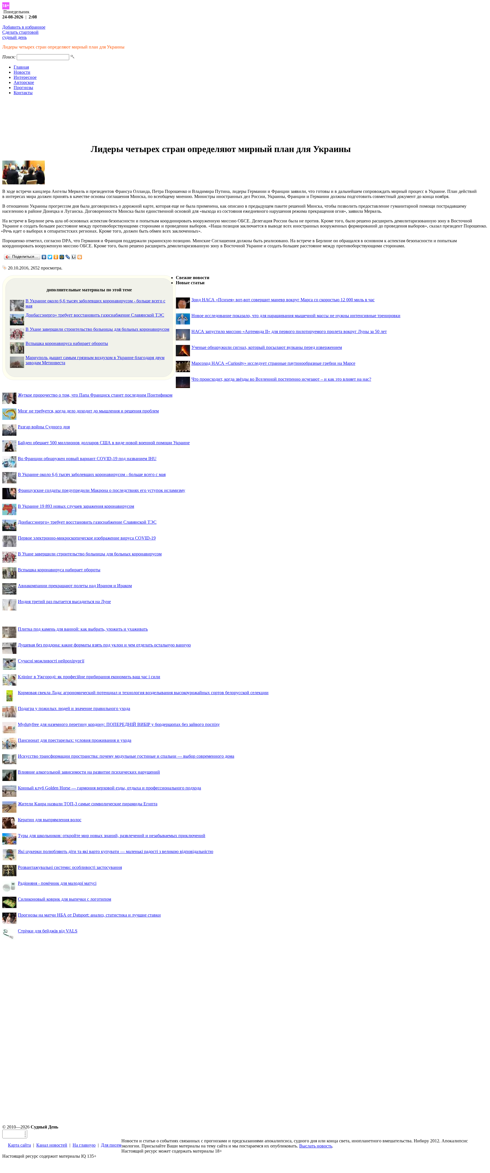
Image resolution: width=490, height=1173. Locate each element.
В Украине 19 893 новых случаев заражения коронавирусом (76, 506)
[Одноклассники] (56, 257)
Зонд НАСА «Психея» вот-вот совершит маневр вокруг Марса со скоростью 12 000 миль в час (283, 299)
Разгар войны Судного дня (44, 426)
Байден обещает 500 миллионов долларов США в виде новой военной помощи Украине (104, 442)
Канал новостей (51, 1145)
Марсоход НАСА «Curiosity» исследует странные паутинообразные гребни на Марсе (273, 363)
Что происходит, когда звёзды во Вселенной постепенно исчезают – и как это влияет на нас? (281, 379)
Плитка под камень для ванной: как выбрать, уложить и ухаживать (83, 629)
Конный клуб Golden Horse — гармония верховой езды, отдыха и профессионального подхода (109, 787)
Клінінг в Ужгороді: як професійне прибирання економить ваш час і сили (89, 676)
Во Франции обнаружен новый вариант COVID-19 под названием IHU (87, 458)
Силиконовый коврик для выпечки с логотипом (64, 899)
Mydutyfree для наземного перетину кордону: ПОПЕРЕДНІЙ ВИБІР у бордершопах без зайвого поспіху (119, 724)
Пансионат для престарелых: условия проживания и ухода (74, 740)
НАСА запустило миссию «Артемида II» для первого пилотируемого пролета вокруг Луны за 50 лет (289, 331)
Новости (22, 72)
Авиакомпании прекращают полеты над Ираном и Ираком (75, 585)
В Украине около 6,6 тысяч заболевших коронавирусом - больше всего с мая (92, 474)
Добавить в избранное (23, 27)
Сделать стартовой (20, 32)
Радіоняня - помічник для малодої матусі (57, 883)
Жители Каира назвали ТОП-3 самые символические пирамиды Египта (87, 803)
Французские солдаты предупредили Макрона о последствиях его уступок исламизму (101, 490)
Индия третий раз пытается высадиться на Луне (64, 601)
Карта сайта (19, 1145)
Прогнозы (23, 87)
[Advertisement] (245, 119)
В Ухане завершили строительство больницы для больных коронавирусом (97, 329)
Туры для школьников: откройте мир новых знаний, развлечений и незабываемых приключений (111, 835)
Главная (21, 67)
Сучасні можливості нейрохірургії (51, 660)
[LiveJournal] (68, 257)
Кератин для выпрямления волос (49, 819)
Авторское (24, 82)
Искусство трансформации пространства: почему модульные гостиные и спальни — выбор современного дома (126, 756)
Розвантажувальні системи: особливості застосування (70, 867)
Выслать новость (315, 1145)
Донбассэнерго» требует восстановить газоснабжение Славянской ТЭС (95, 315)
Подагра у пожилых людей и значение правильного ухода (74, 708)
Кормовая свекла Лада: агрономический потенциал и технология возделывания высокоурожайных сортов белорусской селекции (143, 692)
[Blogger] (80, 257)
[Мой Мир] (62, 257)
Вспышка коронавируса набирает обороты (67, 343)
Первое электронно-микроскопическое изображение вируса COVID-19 (87, 538)
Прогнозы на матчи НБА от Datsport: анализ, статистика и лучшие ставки (89, 915)
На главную (84, 1145)
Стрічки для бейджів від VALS (47, 930)
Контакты (23, 92)
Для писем (111, 1145)
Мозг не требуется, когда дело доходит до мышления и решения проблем (88, 410)
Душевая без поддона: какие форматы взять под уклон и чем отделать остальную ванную (104, 645)
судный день (14, 37)
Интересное (25, 77)
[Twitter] (50, 257)
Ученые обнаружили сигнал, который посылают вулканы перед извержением (266, 347)
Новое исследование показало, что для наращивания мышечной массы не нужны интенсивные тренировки (295, 315)
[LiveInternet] (74, 257)
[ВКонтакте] (44, 257)
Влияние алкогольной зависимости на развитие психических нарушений (89, 772)
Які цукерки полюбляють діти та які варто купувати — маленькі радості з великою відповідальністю (115, 851)
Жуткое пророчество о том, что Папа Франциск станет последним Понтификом (95, 395)
